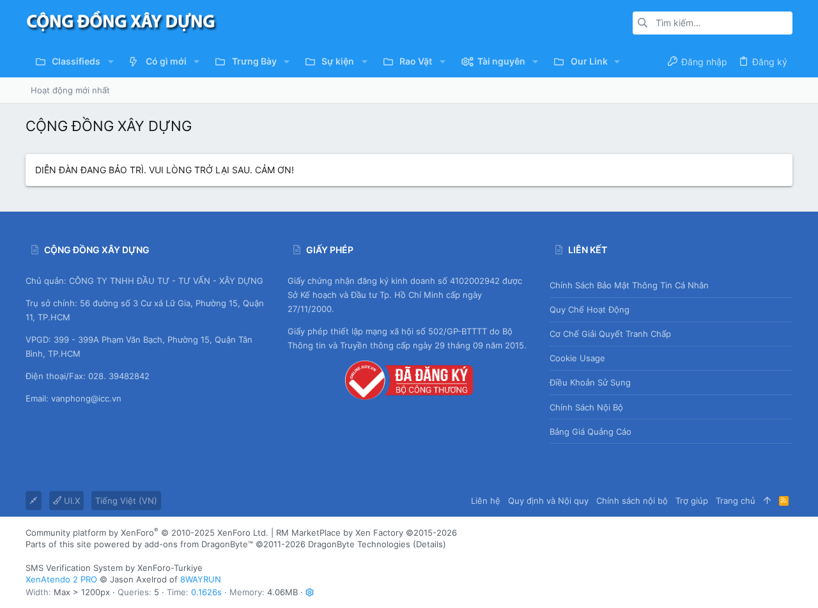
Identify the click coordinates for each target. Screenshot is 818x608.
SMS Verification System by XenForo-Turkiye (114, 568)
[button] (110, 61)
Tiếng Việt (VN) (126, 500)
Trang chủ (735, 500)
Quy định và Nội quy (548, 500)
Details (429, 544)
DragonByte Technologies (359, 544)
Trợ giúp (691, 500)
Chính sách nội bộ (586, 407)
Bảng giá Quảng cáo (590, 431)
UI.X (70, 500)
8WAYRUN (200, 579)
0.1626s (206, 592)
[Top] (767, 500)
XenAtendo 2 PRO (61, 579)
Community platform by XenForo (147, 532)
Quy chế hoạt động (589, 309)
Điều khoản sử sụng (590, 382)
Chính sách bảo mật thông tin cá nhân (629, 285)
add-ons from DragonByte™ (198, 544)
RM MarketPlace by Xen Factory (366, 532)
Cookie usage (577, 358)
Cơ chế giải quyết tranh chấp (610, 334)
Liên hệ (485, 500)
